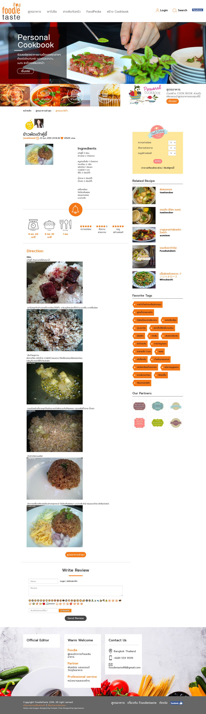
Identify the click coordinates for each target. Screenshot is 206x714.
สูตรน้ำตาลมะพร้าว (145, 312)
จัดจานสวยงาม (145, 148)
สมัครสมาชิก (72, 581)
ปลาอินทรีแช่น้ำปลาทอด (147, 367)
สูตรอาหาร (34, 11)
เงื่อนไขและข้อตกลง (57, 705)
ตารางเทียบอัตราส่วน (151, 168)
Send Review (76, 618)
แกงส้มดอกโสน (143, 375)
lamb (161, 351)
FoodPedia (93, 11)
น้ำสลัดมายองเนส (161, 359)
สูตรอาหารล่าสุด (43, 110)
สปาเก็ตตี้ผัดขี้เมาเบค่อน (164, 328)
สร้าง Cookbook (118, 11)
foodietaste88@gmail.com (124, 667)
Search (182, 10)
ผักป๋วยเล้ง (141, 343)
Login (164, 10)
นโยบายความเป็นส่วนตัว (34, 705)
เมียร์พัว (140, 335)
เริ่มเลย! (173, 101)
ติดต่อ (163, 702)
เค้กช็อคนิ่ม (141, 359)
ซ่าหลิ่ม (154, 335)
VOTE (158, 161)
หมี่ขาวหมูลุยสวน (172, 367)
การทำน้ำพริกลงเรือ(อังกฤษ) (149, 304)
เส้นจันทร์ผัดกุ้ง (171, 335)
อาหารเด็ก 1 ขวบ (144, 351)
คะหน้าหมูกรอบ (160, 343)
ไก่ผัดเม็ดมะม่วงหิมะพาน (147, 320)
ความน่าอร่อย (144, 142)
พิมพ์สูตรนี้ (169, 168)
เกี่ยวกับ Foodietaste (142, 702)
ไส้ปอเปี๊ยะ (162, 375)
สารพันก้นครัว (72, 11)
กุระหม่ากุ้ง (141, 328)
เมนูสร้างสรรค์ (145, 153)
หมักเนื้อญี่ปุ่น (170, 320)
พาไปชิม (52, 11)
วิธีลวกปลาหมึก (143, 382)
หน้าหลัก (27, 110)
